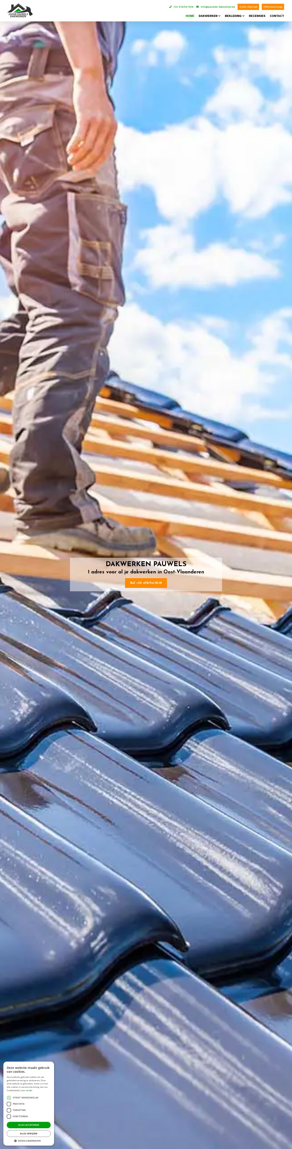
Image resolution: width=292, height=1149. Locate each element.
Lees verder (26, 1090)
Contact (277, 16)
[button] (29, 1140)
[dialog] (28, 1104)
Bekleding (233, 16)
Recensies (257, 16)
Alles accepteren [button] (28, 1125)
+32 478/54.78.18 (183, 6)
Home (190, 16)
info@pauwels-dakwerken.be (218, 6)
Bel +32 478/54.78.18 (146, 583)
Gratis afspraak (248, 6)
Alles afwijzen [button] (29, 1133)
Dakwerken (208, 16)
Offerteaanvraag (272, 6)
